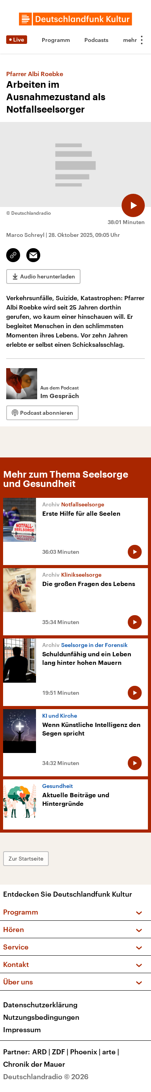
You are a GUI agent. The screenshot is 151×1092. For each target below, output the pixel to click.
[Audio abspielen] (133, 205)
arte (110, 1051)
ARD (41, 1051)
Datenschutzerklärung (40, 1004)
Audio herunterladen (47, 276)
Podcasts (96, 40)
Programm (56, 40)
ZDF (60, 1051)
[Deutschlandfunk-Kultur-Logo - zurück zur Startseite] (75, 19)
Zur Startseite (26, 858)
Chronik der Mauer (34, 1064)
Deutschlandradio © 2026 (46, 1076)
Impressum (22, 1029)
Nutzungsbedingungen (41, 1017)
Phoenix (85, 1051)
